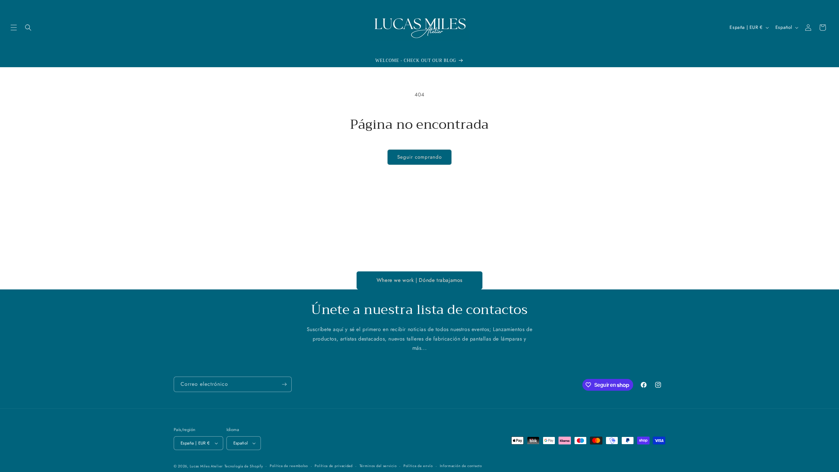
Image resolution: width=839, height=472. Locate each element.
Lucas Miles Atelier (206, 466)
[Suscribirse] (284, 384)
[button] (14, 27)
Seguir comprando (419, 157)
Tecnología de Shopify (243, 466)
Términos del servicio (378, 465)
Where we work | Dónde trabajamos (419, 280)
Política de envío (418, 465)
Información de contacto (461, 465)
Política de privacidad (333, 465)
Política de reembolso (289, 465)
